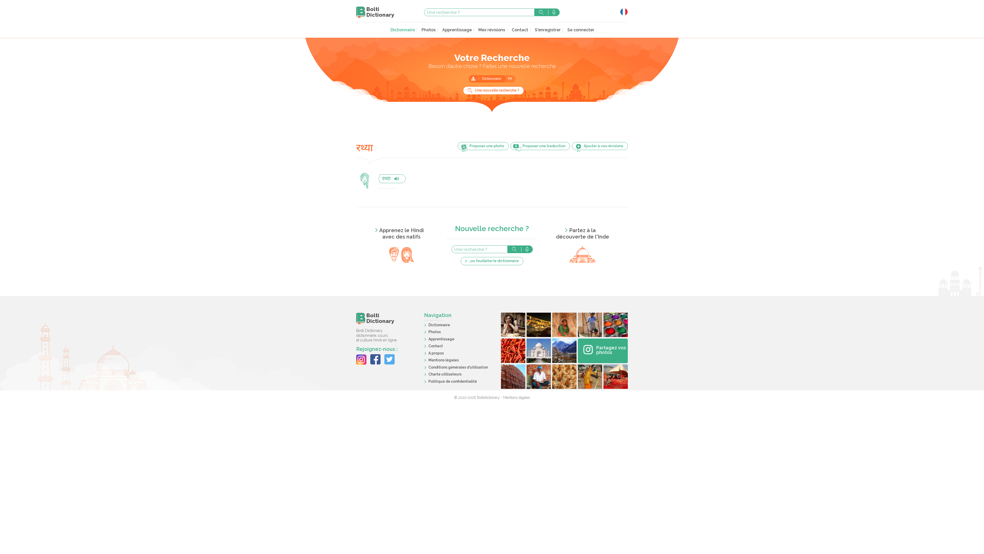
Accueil (473, 79)
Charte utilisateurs (445, 374)
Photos (429, 29)
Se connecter (580, 29)
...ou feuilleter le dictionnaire (493, 261)
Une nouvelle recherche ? (497, 90)
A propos (436, 353)
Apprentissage (457, 29)
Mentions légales (443, 360)
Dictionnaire (403, 29)
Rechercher (541, 12)
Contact (520, 29)
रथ (510, 78)
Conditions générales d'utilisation (458, 367)
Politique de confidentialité (452, 381)
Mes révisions (491, 29)
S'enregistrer (548, 29)
